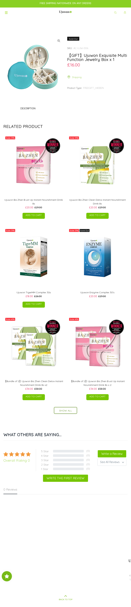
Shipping (77, 77)
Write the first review (65, 478)
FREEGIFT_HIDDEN (93, 87)
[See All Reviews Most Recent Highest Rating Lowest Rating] (111, 462)
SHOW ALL (65, 410)
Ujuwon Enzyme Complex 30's (97, 292)
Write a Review (112, 454)
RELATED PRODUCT (23, 126)
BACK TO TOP (65, 599)
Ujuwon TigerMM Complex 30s (34, 292)
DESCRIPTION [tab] (27, 108)
